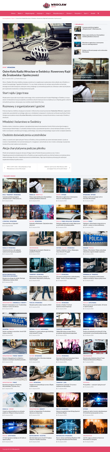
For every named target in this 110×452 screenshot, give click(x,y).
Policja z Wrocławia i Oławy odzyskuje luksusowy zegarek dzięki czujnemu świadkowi (94, 251)
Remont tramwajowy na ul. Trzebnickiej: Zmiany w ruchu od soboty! (14, 305)
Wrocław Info (16, 449)
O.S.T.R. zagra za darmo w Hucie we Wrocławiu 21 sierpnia (93, 438)
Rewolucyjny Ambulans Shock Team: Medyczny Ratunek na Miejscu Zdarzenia (94, 359)
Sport (85, 13)
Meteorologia (60, 435)
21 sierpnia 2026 (89, 362)
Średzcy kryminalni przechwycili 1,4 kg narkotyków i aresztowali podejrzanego (95, 332)
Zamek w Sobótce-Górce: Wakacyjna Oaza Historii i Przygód (67, 250)
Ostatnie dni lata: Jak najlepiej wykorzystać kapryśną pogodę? (12, 250)
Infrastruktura (7, 302)
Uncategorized (33, 248)
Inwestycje (39, 194)
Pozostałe (86, 382)
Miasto (20, 13)
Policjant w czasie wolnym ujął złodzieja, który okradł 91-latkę (41, 332)
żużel (65, 382)
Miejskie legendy (29, 13)
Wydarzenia (11, 67)
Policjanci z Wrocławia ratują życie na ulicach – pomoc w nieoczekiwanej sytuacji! (94, 225)
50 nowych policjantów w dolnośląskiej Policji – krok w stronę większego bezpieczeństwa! (68, 278)
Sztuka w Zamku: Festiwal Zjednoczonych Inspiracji (64, 305)
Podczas (32, 302)
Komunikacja (87, 274)
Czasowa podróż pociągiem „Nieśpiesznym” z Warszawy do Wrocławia (91, 28)
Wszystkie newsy (58, 13)
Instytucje (39, 13)
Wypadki (63, 194)
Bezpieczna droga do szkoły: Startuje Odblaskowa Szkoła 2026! (14, 279)
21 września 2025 (9, 78)
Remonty (23, 302)
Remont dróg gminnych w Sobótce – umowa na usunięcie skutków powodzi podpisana (14, 359)
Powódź (15, 356)
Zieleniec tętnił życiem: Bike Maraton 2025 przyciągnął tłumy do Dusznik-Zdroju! (55, 167)
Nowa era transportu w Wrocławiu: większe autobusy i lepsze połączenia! (94, 277)
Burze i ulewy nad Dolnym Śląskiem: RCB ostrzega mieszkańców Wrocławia (68, 438)
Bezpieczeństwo (34, 435)
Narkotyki (86, 329)
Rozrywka (77, 13)
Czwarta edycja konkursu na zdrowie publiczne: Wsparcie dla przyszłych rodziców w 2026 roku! (14, 412)
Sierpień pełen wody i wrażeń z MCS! (40, 305)
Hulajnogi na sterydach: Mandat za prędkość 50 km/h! (39, 250)
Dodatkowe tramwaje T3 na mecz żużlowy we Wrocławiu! (66, 385)
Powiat (15, 382)
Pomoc (90, 221)
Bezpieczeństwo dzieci (9, 274)
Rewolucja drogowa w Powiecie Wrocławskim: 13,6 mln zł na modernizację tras (12, 386)
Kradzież (85, 248)
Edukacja (32, 194)
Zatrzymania (92, 302)
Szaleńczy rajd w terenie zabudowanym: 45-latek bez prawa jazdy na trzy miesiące (95, 412)
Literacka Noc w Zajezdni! (10, 223)
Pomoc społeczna (67, 221)
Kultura (31, 221)
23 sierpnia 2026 (8, 200)
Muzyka (58, 409)
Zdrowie (68, 13)
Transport (10, 194)
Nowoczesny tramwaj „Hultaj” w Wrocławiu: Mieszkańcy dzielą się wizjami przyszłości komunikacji (39, 278)
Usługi (47, 13)
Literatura (6, 221)
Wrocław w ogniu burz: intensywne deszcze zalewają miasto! (93, 43)
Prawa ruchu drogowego (10, 276)
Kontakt (93, 13)
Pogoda (58, 194)
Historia (58, 248)
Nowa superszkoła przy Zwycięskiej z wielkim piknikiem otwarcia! (93, 35)
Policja (58, 221)
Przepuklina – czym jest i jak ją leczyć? (94, 384)
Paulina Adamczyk (21, 78)
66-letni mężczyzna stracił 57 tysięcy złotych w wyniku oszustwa (40, 438)
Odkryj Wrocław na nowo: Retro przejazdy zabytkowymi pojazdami (66, 332)
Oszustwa (6, 329)
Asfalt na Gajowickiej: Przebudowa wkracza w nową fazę (39, 412)
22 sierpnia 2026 (35, 200)
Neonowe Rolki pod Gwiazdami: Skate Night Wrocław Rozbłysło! (67, 359)
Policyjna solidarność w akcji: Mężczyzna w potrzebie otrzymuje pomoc (68, 224)
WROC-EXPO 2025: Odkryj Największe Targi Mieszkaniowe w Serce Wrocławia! (19, 167)
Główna (13, 13)
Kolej (4, 194)
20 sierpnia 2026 (89, 387)
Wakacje (5, 248)
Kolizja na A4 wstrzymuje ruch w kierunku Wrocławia (93, 197)
